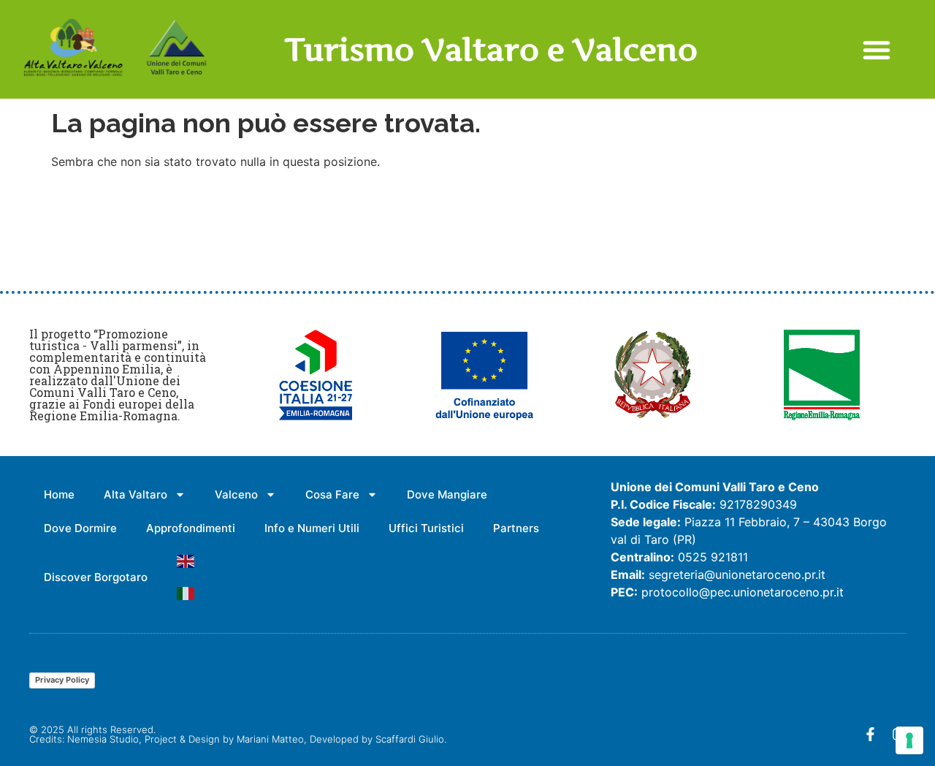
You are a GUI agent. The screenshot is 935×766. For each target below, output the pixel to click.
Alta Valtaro (135, 494)
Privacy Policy (62, 680)
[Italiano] (186, 593)
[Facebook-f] (870, 734)
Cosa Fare (332, 494)
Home (59, 494)
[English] (186, 561)
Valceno (236, 494)
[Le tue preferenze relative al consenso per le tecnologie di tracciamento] (909, 740)
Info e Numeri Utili (311, 528)
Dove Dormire (80, 528)
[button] (876, 50)
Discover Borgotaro (96, 577)
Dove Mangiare (447, 494)
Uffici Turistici (426, 528)
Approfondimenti (190, 528)
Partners (516, 528)
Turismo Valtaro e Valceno (491, 49)
